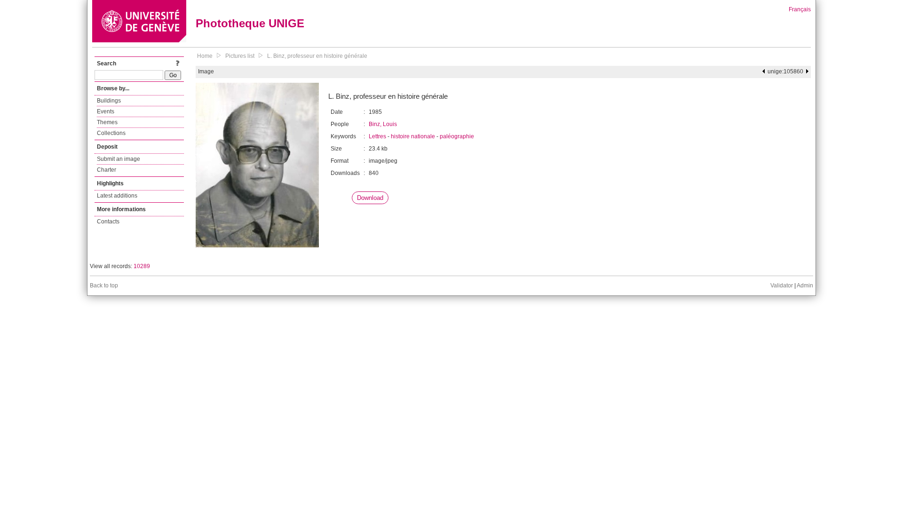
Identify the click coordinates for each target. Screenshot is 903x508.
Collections (111, 133)
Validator (781, 285)
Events (105, 111)
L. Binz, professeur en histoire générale (317, 56)
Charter (106, 170)
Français (800, 9)
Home (205, 56)
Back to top (104, 285)
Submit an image (118, 159)
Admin (805, 285)
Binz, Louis (383, 124)
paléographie (457, 136)
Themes (107, 122)
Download (370, 197)
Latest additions (117, 195)
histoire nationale (413, 136)
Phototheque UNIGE (250, 23)
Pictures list (239, 56)
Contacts (108, 221)
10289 (142, 266)
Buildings (109, 100)
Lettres (377, 136)
